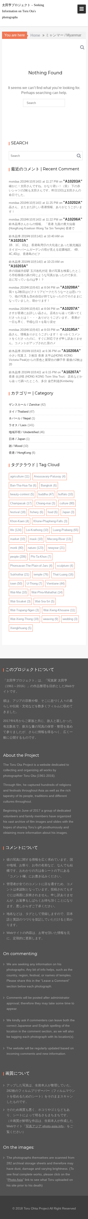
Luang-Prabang (65, 530)
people (18, 556)
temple (41, 574)
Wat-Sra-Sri (44, 601)
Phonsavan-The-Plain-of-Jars (31, 565)
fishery (36, 512)
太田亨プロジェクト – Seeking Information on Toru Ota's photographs (23, 11)
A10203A (73, 181)
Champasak (21, 503)
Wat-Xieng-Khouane (59, 610)
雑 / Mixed (15, 446)
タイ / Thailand (18, 411)
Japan (68, 512)
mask (36, 539)
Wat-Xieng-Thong (24, 619)
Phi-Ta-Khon (41, 556)
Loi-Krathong (37, 530)
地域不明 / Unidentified (24, 432)
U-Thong (34, 583)
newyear (56, 548)
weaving (50, 619)
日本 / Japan (17, 439)
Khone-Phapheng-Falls (50, 521)
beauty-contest (22, 494)
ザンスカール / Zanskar (24, 404)
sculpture (65, 565)
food (53, 512)
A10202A (73, 202)
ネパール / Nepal (20, 418)
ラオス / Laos (18, 425)
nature (35, 548)
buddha (46, 494)
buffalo (65, 494)
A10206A (73, 219)
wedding (70, 619)
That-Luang (63, 574)
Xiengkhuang (20, 628)
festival (17, 512)
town (16, 583)
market (17, 539)
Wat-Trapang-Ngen (24, 610)
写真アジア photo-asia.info (45, 1126)
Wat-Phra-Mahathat (47, 592)
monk (16, 548)
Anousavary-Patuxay (49, 476)
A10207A (70, 308)
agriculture (19, 476)
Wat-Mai (18, 592)
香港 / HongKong (20, 452)
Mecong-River (59, 539)
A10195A (70, 329)
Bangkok (49, 485)
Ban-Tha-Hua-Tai (23, 485)
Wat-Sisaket (20, 601)
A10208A (70, 287)
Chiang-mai (45, 503)
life (15, 530)
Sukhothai (19, 574)
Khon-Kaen (19, 521)
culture (67, 503)
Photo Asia (15, 1179)
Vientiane (55, 583)
